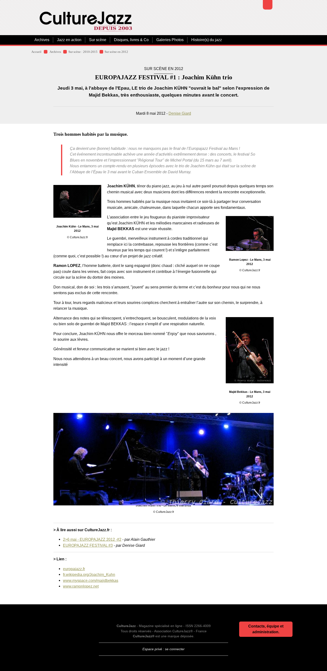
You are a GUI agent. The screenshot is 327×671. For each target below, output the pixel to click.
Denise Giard (180, 113)
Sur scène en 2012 (116, 52)
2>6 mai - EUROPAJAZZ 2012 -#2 (92, 539)
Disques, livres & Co (131, 40)
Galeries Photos (170, 40)
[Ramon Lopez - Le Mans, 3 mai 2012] (250, 233)
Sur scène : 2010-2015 (82, 52)
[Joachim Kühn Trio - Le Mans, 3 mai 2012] (163, 450)
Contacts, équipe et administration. (265, 629)
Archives (41, 40)
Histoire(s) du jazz (206, 40)
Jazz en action (69, 40)
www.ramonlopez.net (81, 586)
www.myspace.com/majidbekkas (90, 580)
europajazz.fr (74, 569)
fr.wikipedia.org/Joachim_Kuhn (89, 574)
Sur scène (97, 40)
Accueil (36, 52)
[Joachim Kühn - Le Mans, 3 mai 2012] (77, 201)
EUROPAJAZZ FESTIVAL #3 (88, 545)
